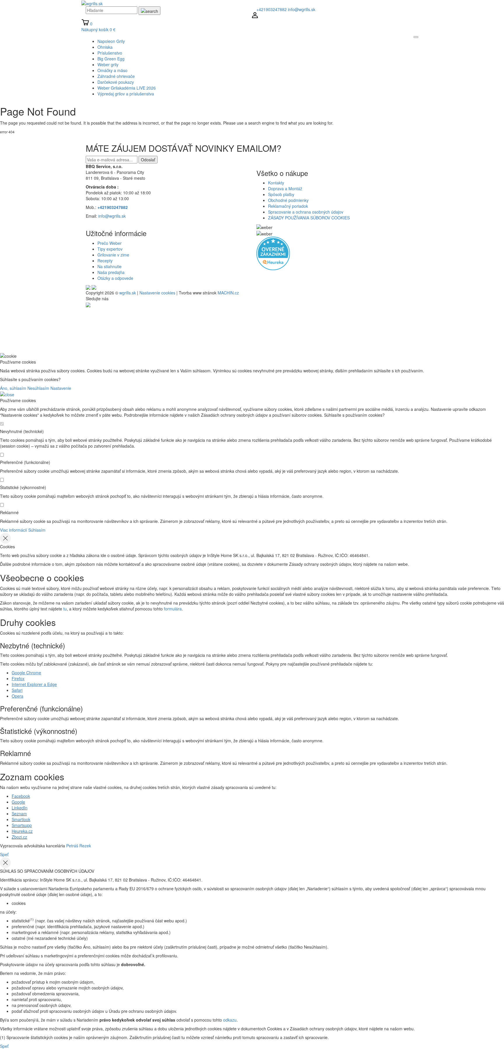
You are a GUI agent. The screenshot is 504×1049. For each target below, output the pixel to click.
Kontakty (276, 183)
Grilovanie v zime (113, 255)
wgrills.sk (127, 293)
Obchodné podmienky (288, 200)
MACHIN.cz (228, 293)
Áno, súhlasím (13, 388)
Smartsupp (22, 825)
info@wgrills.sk (301, 9)
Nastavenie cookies (157, 293)
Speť (4, 854)
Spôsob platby (281, 194)
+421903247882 (271, 9)
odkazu (230, 1020)
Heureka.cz (22, 831)
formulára (173, 609)
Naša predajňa (111, 272)
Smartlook (21, 819)
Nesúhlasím (38, 388)
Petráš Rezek (78, 846)
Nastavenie (60, 388)
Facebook (21, 796)
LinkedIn (19, 808)
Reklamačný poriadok (288, 206)
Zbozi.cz (19, 837)
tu (65, 609)
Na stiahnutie (109, 266)
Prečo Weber (109, 243)
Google (18, 802)
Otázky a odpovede (115, 278)
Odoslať (148, 160)
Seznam (19, 813)
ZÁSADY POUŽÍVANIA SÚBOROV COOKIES (309, 218)
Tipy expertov (110, 249)
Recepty (105, 260)
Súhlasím (37, 530)
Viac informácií (13, 530)
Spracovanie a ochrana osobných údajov (305, 212)
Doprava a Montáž (285, 188)
